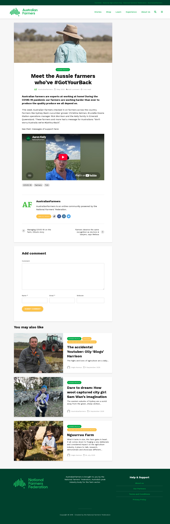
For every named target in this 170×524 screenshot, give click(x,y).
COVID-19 (27, 185)
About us (139, 483)
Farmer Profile (63, 69)
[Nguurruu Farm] (38, 441)
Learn (118, 12)
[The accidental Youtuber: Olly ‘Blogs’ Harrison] (38, 353)
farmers (38, 185)
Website (80, 295)
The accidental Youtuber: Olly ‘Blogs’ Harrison (85, 351)
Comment (26, 261)
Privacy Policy (139, 499)
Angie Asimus (76, 367)
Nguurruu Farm (80, 435)
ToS (46, 185)
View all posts (43, 216)
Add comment (73, 89)
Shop (108, 12)
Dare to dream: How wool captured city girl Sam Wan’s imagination (87, 392)
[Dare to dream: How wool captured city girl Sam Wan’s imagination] (38, 397)
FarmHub (98, 3)
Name (25, 295)
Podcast (87, 338)
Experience (131, 12)
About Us (145, 12)
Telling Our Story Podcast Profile (82, 342)
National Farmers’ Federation (134, 3)
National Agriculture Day (112, 3)
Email (52, 295)
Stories (97, 12)
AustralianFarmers (155, 3)
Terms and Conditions (139, 494)
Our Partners (139, 489)
